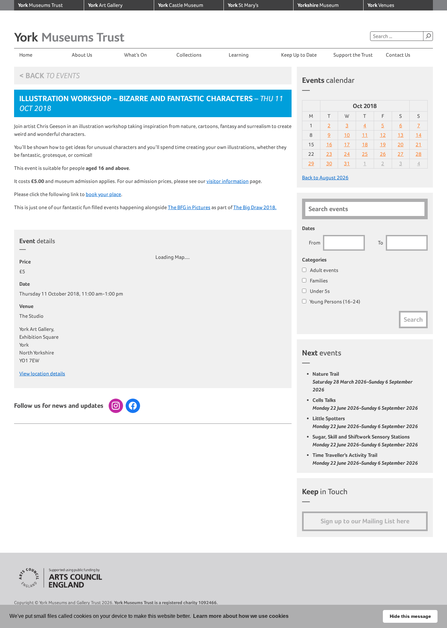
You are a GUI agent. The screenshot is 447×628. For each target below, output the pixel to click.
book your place (103, 194)
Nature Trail (363, 382)
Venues (380, 5)
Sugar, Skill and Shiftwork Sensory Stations (365, 441)
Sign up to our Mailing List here (365, 521)
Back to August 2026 (325, 177)
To (380, 243)
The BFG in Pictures (189, 207)
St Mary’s (243, 5)
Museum (318, 5)
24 (347, 154)
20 (400, 144)
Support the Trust (353, 55)
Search (428, 36)
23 (329, 154)
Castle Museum (180, 5)
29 (311, 163)
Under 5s (319, 291)
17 (347, 144)
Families (318, 281)
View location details (42, 373)
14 (418, 135)
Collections (189, 55)
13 (400, 135)
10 (347, 135)
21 (418, 144)
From (314, 243)
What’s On (135, 55)
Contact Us (398, 55)
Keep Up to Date (299, 55)
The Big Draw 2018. (255, 207)
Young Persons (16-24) (334, 301)
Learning (239, 55)
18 (365, 144)
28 (418, 154)
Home (25, 55)
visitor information (227, 181)
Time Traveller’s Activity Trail (365, 459)
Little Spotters (365, 422)
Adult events (323, 270)
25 (365, 154)
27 (400, 154)
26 (383, 154)
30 (329, 163)
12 (383, 135)
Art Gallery (105, 5)
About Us (82, 55)
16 (329, 144)
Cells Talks (365, 404)
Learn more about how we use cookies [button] (241, 616)
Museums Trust (40, 5)
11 (365, 135)
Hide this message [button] (410, 616)
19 (383, 144)
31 (347, 163)
